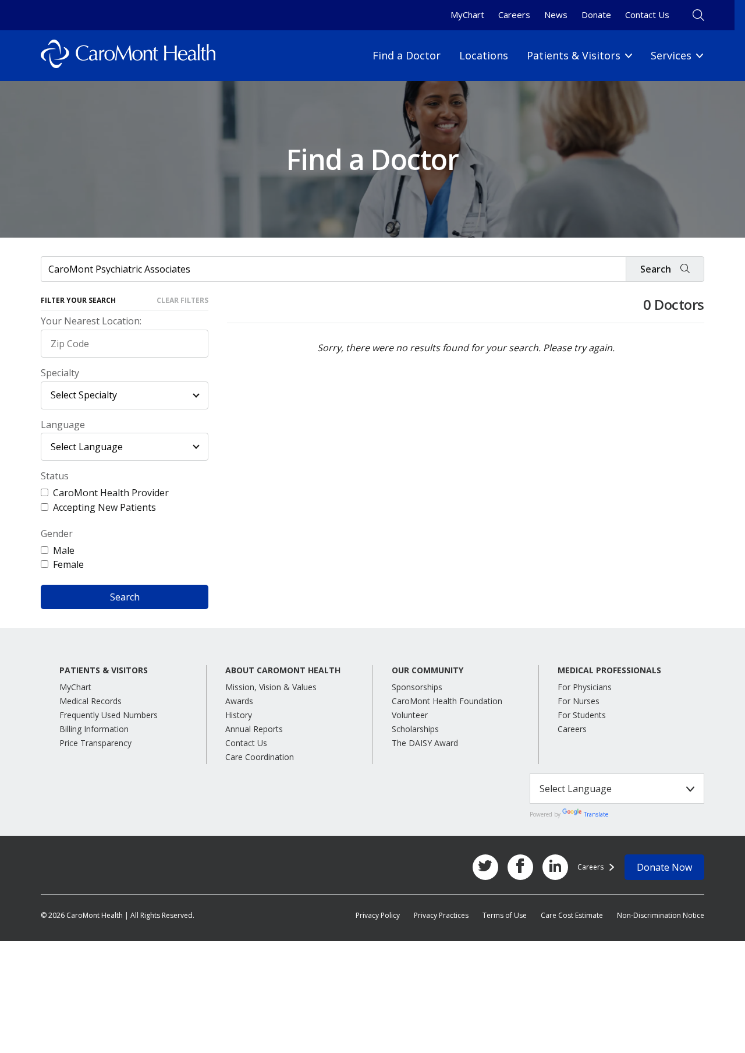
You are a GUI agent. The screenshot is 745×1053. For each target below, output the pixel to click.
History (238, 714)
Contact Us (647, 14)
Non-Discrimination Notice (660, 915)
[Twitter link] (485, 867)
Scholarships (415, 728)
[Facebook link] (520, 867)
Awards (239, 700)
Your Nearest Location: (91, 321)
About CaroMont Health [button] (282, 670)
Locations (483, 55)
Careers (514, 14)
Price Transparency (95, 742)
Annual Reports (254, 728)
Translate (596, 814)
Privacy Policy (378, 915)
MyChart (467, 14)
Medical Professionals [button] (609, 670)
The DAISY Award (425, 742)
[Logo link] (128, 56)
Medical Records (90, 700)
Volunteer (410, 714)
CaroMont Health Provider (111, 492)
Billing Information (94, 728)
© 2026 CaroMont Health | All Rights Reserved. (117, 915)
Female (68, 564)
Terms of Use (505, 915)
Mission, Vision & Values (271, 686)
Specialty (60, 373)
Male (63, 550)
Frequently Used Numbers (108, 714)
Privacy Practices (441, 915)
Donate (596, 14)
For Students (582, 714)
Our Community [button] (427, 670)
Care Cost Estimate (572, 915)
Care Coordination (259, 756)
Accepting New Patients (104, 507)
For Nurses (578, 700)
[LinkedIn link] (555, 867)
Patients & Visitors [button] (103, 670)
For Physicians (585, 686)
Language (63, 425)
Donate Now (664, 867)
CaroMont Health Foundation (447, 700)
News (555, 14)
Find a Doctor (406, 55)
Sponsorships (417, 686)
